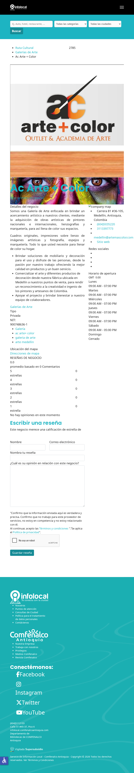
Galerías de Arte (26, 52)
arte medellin (24, 342)
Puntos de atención (25, 608)
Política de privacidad (26, 532)
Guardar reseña (22, 553)
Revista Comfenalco (26, 657)
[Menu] (122, 7)
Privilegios (21, 650)
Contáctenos (22, 622)
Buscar (16, 31)
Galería (20, 329)
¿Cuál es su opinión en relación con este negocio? (44, 463)
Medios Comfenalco (26, 654)
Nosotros (20, 605)
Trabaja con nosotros (26, 647)
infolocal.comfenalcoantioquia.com (29, 730)
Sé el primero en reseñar (27, 198)
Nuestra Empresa (24, 643)
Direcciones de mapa (24, 353)
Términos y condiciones (53, 528)
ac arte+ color (24, 333)
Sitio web (103, 242)
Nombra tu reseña (22, 453)
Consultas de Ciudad (26, 612)
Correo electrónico (62, 442)
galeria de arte (25, 338)
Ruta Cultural (24, 48)
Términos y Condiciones (41, 760)
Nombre (16, 442)
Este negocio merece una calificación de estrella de (45, 429)
